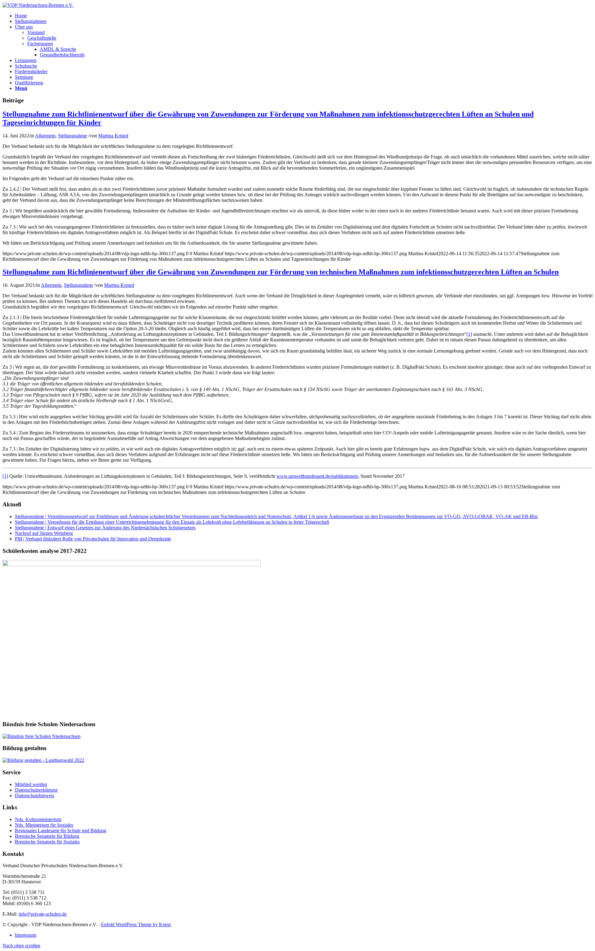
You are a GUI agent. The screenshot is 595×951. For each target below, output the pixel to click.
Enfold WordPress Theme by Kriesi (136, 924)
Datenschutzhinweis (34, 795)
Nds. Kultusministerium (38, 819)
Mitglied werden (31, 784)
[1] (469, 334)
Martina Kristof (113, 135)
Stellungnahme (72, 135)
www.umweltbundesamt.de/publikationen (317, 476)
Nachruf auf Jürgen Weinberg (44, 533)
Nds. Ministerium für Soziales (44, 825)
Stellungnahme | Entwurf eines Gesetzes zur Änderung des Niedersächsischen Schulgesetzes (105, 527)
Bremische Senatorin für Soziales (47, 841)
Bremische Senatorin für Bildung (47, 836)
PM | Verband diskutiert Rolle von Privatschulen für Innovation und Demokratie (93, 538)
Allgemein (45, 135)
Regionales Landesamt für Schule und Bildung (60, 830)
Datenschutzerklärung (36, 790)
